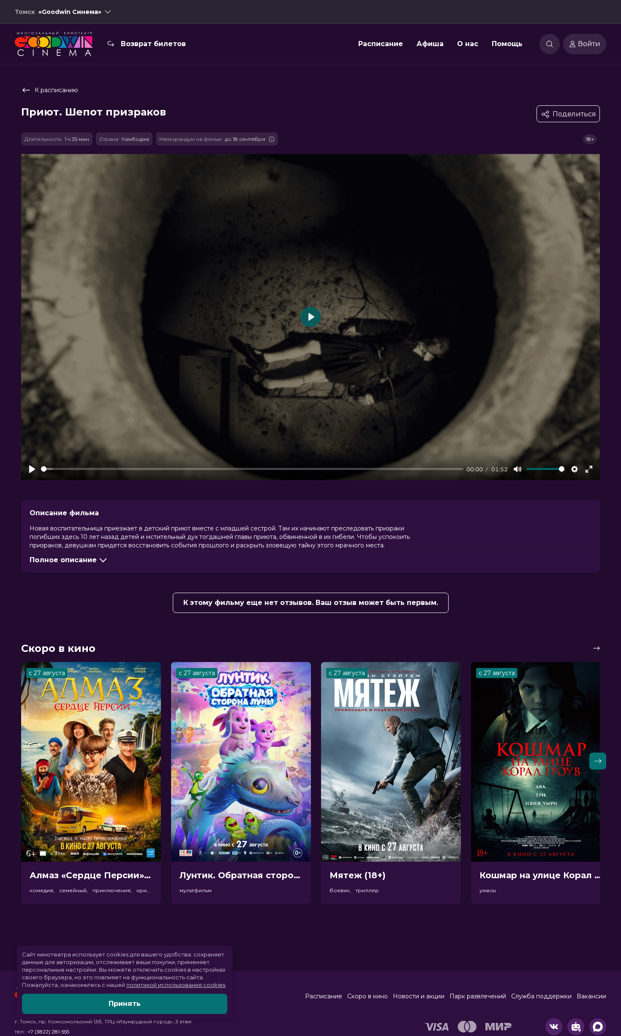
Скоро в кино (367, 996)
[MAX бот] (597, 1026)
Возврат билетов (153, 44)
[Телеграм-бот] (575, 1026)
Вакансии (591, 996)
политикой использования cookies (175, 984)
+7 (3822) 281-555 (48, 1031)
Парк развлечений (477, 996)
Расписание (380, 44)
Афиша (430, 44)
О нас (467, 44)
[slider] (252, 469)
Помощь (507, 44)
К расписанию (56, 90)
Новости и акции (418, 996)
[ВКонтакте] (553, 1026)
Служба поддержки (541, 996)
